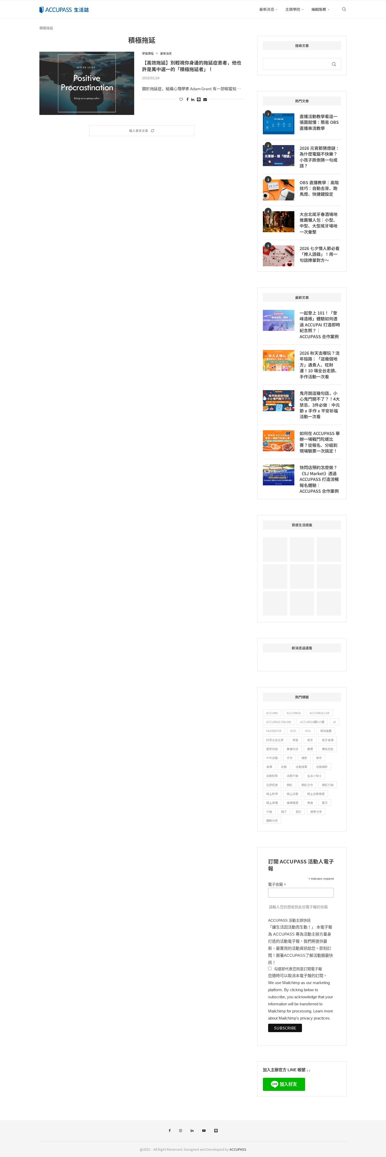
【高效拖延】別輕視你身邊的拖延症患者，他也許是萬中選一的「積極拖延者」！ (191, 65)
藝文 (325, 802)
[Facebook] (169, 1130)
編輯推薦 (318, 9)
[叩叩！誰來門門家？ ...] (275, 603)
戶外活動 (272, 758)
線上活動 (292, 794)
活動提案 (301, 767)
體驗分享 (272, 820)
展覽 (310, 749)
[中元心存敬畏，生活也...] (275, 549)
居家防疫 (272, 749)
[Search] (344, 9)
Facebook (273, 731)
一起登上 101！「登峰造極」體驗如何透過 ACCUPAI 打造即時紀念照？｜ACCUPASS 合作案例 (320, 324)
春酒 (269, 767)
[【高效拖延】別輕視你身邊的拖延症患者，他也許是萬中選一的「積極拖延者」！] (86, 83)
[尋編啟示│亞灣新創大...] (302, 549)
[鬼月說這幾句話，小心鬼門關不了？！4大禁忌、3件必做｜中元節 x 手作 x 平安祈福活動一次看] (278, 400)
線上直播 (272, 802)
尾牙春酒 (327, 740)
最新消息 (266, 9)
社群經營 (272, 785)
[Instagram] (180, 1130)
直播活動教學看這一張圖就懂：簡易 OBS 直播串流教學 (319, 122)
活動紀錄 (272, 775)
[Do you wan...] (275, 576)
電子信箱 (277, 884)
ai (334, 722)
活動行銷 (292, 775)
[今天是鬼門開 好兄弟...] (328, 603)
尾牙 (310, 740)
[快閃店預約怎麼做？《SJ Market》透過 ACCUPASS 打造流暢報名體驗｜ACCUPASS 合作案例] (278, 474)
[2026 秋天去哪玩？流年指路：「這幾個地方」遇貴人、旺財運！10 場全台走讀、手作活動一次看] (278, 360)
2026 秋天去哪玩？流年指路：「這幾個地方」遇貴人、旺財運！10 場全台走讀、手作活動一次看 (320, 364)
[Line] (216, 1130)
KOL (308, 731)
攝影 (304, 758)
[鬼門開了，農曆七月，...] (328, 576)
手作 (290, 758)
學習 (295, 740)
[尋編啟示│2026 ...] (328, 549)
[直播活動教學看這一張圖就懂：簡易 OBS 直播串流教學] (278, 123)
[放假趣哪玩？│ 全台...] (302, 576)
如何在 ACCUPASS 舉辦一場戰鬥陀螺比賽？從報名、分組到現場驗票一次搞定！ (320, 442)
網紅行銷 (327, 785)
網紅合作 (307, 785)
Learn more (323, 1011)
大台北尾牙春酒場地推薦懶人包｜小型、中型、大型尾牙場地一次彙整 (318, 223)
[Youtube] (204, 1130)
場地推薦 (326, 731)
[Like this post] (181, 99)
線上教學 (272, 794)
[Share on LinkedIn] (192, 99)
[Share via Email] (205, 99)
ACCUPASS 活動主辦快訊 (289, 920)
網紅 (290, 785)
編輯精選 (292, 802)
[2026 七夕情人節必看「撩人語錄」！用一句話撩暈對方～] (278, 255)
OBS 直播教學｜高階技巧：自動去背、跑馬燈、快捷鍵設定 (319, 188)
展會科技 (292, 749)
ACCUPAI (272, 713)
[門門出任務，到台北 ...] (302, 603)
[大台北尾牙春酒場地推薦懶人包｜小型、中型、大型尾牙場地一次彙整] (278, 221)
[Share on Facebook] (187, 99)
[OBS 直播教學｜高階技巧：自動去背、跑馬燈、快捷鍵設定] (278, 189)
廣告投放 (327, 749)
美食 (310, 802)
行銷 (269, 811)
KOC (293, 731)
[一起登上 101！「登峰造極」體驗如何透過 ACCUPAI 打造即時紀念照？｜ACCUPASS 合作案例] (278, 320)
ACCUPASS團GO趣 (312, 722)
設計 (298, 811)
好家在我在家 (275, 740)
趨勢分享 (316, 811)
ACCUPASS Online (278, 722)
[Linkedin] (192, 1130)
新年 (319, 758)
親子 (284, 811)
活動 (284, 767)
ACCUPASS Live (320, 713)
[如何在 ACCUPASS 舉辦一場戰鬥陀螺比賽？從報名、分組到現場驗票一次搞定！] (278, 440)
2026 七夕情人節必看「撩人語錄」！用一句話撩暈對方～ (320, 254)
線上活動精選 (316, 794)
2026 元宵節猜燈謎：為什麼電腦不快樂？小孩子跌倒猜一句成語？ (320, 157)
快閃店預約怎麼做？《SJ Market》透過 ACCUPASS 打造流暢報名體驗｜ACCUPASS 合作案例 (319, 479)
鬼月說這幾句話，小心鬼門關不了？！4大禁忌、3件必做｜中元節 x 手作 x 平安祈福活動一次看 (320, 405)
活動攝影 (322, 767)
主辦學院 (292, 9)
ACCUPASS (294, 713)
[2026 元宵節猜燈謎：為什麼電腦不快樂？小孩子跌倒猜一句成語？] (278, 155)
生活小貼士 (314, 775)
